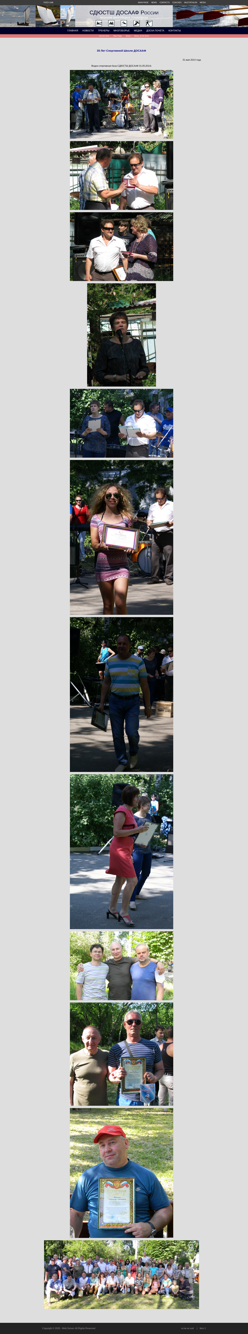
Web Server (68, 1328)
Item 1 (203, 1328)
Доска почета (155, 30)
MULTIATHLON (190, 2)
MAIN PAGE (143, 2)
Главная (72, 30)
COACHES (177, 2)
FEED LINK (48, 2)
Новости (88, 30)
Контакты (174, 30)
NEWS (154, 2)
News (128, 36)
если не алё (187, 1328)
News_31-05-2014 (141, 36)
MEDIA (203, 2)
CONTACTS (165, 2)
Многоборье (122, 30)
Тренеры (103, 30)
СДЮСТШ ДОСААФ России (124, 12)
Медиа (138, 30)
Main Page (117, 36)
